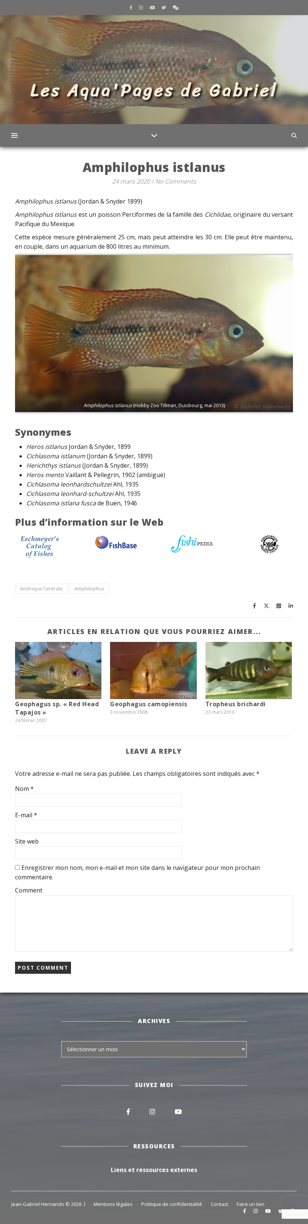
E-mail (26, 815)
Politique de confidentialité (171, 1204)
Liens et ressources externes (154, 1170)
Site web (27, 841)
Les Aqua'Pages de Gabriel (154, 90)
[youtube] (153, 7)
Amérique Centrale (41, 588)
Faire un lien (250, 1204)
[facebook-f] (132, 7)
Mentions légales (113, 1204)
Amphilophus (89, 588)
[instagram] (141, 7)
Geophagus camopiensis (148, 704)
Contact (219, 1204)
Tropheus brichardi (235, 704)
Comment (28, 890)
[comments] (175, 7)
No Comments (175, 181)
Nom (24, 789)
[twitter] (164, 7)
